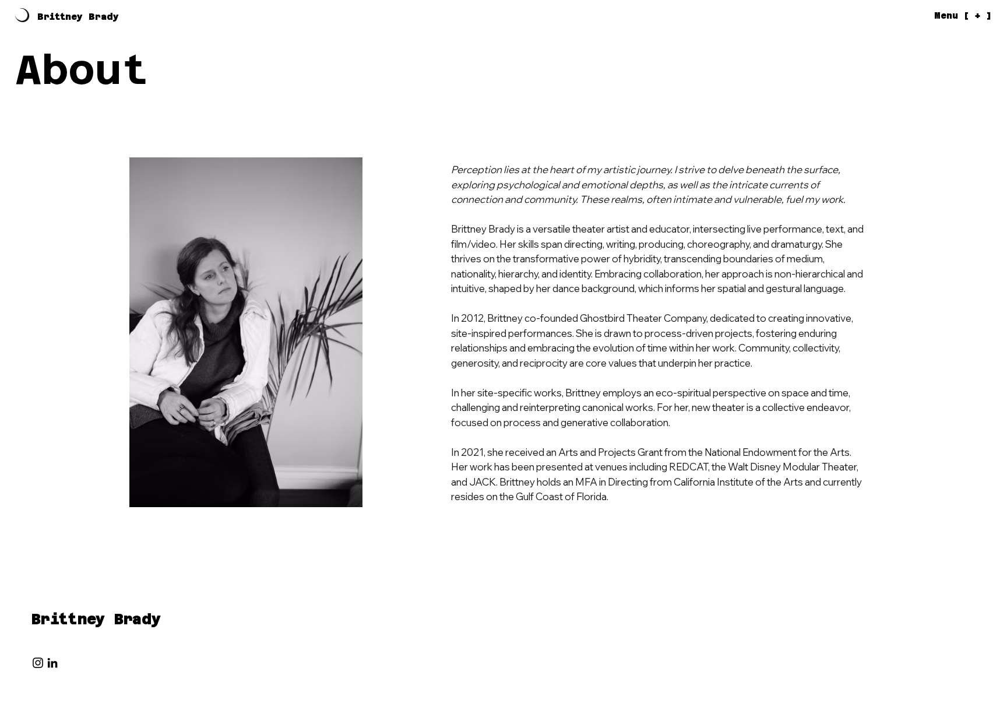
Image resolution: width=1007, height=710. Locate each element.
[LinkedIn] (52, 663)
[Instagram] (38, 663)
